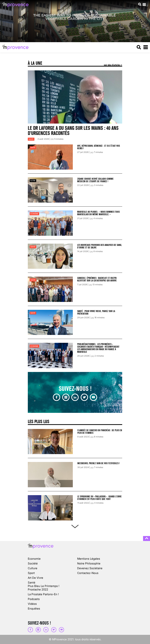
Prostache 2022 (38, 589)
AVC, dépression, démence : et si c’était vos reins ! (98, 147)
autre (32, 180)
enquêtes (34, 608)
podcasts (34, 599)
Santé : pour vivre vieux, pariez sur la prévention (96, 312)
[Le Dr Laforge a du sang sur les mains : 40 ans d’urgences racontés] (75, 97)
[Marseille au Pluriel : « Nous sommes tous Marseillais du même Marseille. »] (50, 223)
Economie (34, 214)
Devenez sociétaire (89, 568)
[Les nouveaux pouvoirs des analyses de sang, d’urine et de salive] (50, 256)
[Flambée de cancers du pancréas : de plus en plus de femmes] (50, 441)
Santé (31, 139)
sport (31, 573)
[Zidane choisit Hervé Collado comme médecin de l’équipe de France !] (50, 190)
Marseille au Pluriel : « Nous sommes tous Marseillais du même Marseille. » (98, 213)
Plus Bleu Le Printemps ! (43, 586)
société (33, 563)
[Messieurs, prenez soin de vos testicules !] (50, 474)
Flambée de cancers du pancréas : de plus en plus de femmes (99, 431)
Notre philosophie (88, 563)
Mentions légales (88, 558)
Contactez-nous (87, 573)
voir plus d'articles (112, 64)
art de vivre (35, 577)
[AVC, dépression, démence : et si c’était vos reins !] (50, 157)
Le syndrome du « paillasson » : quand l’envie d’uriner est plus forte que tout (99, 497)
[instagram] (66, 397)
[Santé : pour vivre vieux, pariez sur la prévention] (50, 322)
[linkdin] (75, 397)
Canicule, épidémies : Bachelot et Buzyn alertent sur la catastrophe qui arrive (97, 279)
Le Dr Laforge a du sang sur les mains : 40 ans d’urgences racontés (73, 130)
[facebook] (56, 397)
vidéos (32, 604)
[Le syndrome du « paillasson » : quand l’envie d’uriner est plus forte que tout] (50, 507)
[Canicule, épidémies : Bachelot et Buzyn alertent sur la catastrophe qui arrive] (50, 289)
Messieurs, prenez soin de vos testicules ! (98, 463)
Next (75, 525)
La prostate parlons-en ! (43, 594)
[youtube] (93, 397)
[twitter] (84, 397)
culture (32, 568)
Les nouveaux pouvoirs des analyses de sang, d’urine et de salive (99, 246)
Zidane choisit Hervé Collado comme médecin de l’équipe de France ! (95, 180)
